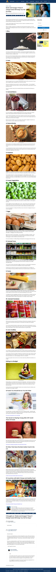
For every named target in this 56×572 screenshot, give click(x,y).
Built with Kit (33, 287)
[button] (22, 290)
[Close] (38, 277)
